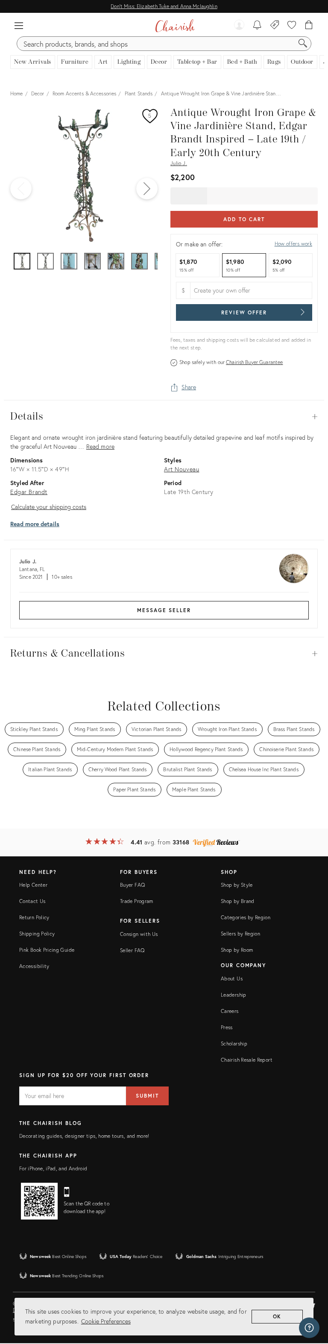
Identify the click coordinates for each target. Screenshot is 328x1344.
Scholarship (234, 1043)
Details (164, 416)
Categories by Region (245, 917)
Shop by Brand (238, 901)
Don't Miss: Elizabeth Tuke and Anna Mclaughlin (164, 6)
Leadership (233, 995)
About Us (232, 978)
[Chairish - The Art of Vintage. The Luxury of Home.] (175, 25)
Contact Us (32, 901)
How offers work (293, 243)
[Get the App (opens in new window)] (39, 1201)
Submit (147, 1095)
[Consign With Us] (275, 25)
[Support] (309, 1327)
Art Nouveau (181, 469)
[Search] (302, 43)
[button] (18, 25)
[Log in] (239, 25)
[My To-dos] (257, 25)
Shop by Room (237, 950)
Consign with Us (139, 934)
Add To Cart (244, 219)
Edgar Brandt (28, 492)
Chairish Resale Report (246, 1060)
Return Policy (34, 917)
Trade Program (136, 901)
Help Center (33, 885)
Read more (100, 446)
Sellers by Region (240, 933)
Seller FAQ (132, 950)
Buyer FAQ (132, 885)
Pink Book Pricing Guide (46, 950)
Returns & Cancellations (164, 653)
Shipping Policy (37, 933)
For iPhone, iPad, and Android (53, 1168)
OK (277, 1316)
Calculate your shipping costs (48, 507)
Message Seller (164, 610)
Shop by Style (237, 885)
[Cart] (309, 25)
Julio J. (178, 163)
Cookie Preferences (106, 1321)
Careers (230, 1011)
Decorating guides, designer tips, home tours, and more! (84, 1136)
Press (227, 1027)
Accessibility (34, 966)
